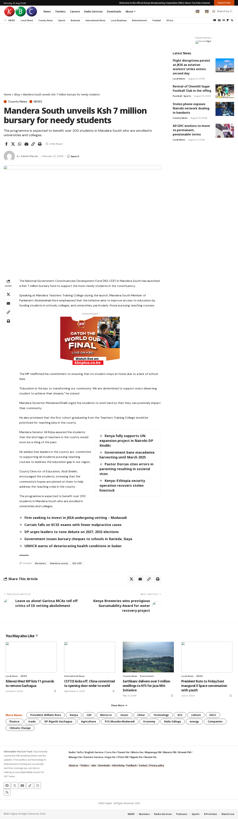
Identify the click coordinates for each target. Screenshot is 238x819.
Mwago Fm (75, 757)
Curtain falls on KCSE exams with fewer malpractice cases (73, 524)
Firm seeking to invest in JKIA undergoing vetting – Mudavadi (75, 517)
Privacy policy (156, 765)
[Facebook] (7, 785)
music (124, 715)
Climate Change (20, 728)
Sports (61, 20)
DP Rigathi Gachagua (58, 721)
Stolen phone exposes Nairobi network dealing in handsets (191, 108)
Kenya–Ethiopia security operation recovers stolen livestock (122, 485)
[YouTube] (214, 20)
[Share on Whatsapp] (19, 144)
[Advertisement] (83, 65)
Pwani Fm (123, 752)
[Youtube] (22, 785)
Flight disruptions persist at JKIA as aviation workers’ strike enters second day (191, 66)
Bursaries (40, 563)
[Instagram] (37, 785)
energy (194, 721)
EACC (213, 715)
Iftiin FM (122, 757)
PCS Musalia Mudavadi (120, 721)
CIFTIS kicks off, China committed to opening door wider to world (89, 683)
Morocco (106, 715)
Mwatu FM (169, 752)
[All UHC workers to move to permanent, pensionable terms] (225, 131)
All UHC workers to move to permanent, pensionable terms (191, 130)
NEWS (11, 20)
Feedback (131, 765)
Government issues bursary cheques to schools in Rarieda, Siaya (78, 539)
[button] (189, 11)
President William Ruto (45, 715)
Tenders (84, 765)
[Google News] (219, 20)
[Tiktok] (30, 785)
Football (156, 20)
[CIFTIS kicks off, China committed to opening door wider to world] (89, 657)
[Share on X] (13, 144)
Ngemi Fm (136, 757)
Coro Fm (110, 752)
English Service (94, 752)
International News (95, 20)
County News (45, 20)
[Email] (26, 144)
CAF (89, 715)
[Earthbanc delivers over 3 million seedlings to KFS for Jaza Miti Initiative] (148, 657)
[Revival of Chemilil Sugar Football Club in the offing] (225, 91)
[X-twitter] (14, 785)
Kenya (74, 715)
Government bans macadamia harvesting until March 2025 (127, 454)
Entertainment (139, 20)
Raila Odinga (172, 721)
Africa (169, 20)
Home (7, 94)
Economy (149, 721)
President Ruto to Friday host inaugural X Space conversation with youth (204, 685)
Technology (161, 715)
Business (75, 20)
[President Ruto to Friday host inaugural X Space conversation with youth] (206, 657)
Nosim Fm (150, 757)
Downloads (104, 765)
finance (14, 721)
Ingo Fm (110, 757)
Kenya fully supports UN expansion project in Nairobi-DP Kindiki (126, 441)
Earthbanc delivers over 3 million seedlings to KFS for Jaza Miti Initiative (146, 685)
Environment (147, 676)
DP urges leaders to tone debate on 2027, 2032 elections (71, 532)
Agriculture (88, 721)
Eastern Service (93, 757)
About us (73, 765)
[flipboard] (228, 20)
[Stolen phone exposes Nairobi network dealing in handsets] (225, 109)
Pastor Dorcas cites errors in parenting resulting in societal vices (126, 469)
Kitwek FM (184, 752)
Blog (17, 94)
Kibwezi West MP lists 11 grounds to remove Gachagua (30, 683)
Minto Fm (137, 752)
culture (196, 715)
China (141, 715)
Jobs (93, 765)
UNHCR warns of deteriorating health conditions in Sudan (72, 546)
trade (32, 721)
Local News (27, 20)
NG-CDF (77, 563)
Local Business (118, 20)
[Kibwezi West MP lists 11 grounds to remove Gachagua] (31, 657)
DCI (180, 715)
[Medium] (223, 20)
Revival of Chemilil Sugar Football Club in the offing (192, 88)
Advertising (118, 765)
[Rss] (232, 20)
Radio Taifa (76, 752)
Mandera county (59, 563)
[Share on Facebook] (6, 144)
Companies (215, 721)
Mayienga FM (153, 752)
